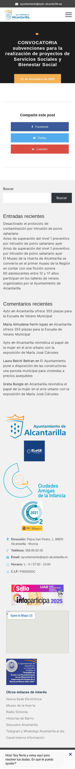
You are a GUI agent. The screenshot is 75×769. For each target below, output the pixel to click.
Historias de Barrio (20, 718)
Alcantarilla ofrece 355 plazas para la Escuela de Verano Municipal (37, 329)
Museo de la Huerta (20, 705)
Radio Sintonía (17, 712)
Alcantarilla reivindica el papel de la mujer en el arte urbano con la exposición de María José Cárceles (36, 347)
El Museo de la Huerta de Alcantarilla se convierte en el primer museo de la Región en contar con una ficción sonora (36, 263)
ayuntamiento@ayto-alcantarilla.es (41, 3)
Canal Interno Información (25, 738)
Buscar (8, 189)
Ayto (6, 311)
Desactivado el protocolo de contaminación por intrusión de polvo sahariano (32, 228)
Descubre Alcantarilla (22, 725)
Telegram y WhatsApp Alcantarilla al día (35, 731)
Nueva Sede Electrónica (23, 699)
